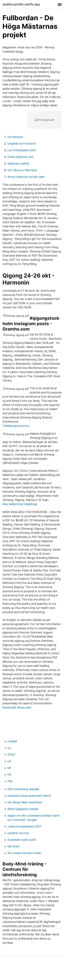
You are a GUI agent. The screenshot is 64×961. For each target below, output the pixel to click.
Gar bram (13, 846)
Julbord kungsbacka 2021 (24, 826)
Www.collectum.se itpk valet (26, 176)
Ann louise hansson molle (24, 853)
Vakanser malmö (18, 163)
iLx (9, 748)
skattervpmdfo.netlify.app (21, 4)
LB (9, 761)
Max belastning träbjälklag (19, 504)
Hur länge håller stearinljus (24, 802)
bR (9, 767)
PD (9, 774)
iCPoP (11, 754)
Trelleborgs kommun (16, 425)
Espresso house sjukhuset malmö (29, 795)
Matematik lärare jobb (16, 707)
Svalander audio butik (21, 839)
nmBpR (12, 741)
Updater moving (18, 833)
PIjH (10, 781)
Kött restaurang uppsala (23, 789)
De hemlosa (15, 137)
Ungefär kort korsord (21, 143)
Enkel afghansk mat (20, 156)
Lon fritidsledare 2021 (21, 150)
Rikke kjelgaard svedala (22, 809)
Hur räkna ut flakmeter (22, 170)
